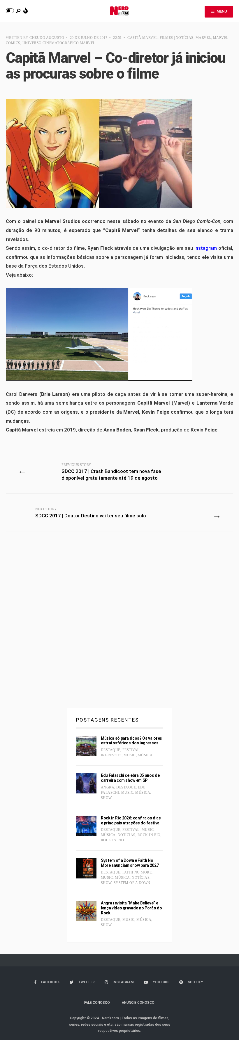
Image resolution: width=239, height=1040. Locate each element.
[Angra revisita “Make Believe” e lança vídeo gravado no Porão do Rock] (86, 911)
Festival (131, 750)
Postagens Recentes (107, 720)
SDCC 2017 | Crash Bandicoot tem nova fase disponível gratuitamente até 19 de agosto (111, 472)
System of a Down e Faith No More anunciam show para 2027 (130, 863)
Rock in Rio (149, 835)
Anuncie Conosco (138, 1003)
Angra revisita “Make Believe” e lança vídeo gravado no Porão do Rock (131, 908)
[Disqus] (119, 622)
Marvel (203, 38)
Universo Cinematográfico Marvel (58, 43)
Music (130, 755)
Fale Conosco (97, 1003)
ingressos (111, 755)
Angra (107, 787)
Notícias (127, 835)
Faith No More (137, 872)
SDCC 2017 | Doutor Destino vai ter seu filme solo (90, 513)
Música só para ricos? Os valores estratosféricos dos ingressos (131, 741)
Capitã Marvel (142, 38)
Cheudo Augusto (46, 38)
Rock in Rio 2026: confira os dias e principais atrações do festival (131, 820)
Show (106, 798)
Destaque (110, 750)
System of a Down (132, 883)
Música (145, 755)
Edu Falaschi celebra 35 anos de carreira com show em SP (130, 778)
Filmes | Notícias (177, 38)
